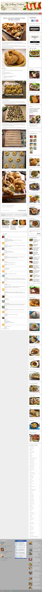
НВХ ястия (35, 455)
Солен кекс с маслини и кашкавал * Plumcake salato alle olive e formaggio (36, 258)
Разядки (35, 456)
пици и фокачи (35, 499)
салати (35, 510)
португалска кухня (35, 503)
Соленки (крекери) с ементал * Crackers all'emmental (22, 226)
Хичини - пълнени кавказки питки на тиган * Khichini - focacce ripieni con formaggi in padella (13, 227)
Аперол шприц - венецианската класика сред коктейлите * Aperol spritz (36, 254)
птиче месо (35, 506)
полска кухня (35, 502)
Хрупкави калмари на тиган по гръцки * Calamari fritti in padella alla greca (36, 249)
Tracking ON (23, 558)
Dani (5, 250)
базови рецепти (35, 466)
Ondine (5, 277)
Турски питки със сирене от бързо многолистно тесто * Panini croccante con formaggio (36, 267)
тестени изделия (35, 523)
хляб (8, 210)
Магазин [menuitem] (2, 13)
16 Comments (16, 21)
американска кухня (35, 463)
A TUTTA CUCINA (3, 542)
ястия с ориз (35, 533)
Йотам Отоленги (35, 452)
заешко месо (35, 483)
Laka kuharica (6, 303)
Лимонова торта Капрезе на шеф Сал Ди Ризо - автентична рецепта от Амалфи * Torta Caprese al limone (37, 569)
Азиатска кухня (35, 446)
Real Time (20, 558)
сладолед (35, 516)
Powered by (32, 44)
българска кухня (35, 472)
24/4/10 (5, 241)
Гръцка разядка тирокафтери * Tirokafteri (35, 245)
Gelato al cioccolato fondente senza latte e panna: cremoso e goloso (6, 558)
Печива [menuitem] (22, 13)
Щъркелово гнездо (3, 547)
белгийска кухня (35, 469)
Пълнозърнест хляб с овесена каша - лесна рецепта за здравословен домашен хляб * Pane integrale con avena (37, 580)
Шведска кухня (35, 459)
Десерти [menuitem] (25, 13)
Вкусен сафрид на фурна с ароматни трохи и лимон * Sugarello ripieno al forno (37, 550)
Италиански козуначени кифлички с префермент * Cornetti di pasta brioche (36, 241)
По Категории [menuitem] (36, 13)
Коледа (35, 453)
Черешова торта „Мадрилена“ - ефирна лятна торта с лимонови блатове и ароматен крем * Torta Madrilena (37, 560)
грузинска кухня (35, 476)
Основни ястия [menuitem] (16, 13)
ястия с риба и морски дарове (35, 536)
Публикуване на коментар (5, 328)
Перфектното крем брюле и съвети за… (19, 545)
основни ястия (35, 496)
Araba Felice (6, 268)
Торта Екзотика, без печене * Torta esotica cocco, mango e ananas (5, 226)
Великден (35, 449)
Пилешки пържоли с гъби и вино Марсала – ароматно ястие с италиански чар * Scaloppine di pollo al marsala (37, 554)
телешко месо (35, 522)
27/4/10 (5, 323)
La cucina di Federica (3, 553)
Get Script (18, 558)
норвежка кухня (35, 495)
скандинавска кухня (35, 513)
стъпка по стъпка (5, 210)
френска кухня (35, 529)
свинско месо (35, 512)
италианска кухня (35, 486)
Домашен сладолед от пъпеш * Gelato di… (19, 542)
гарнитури (35, 475)
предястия (35, 505)
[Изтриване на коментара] (6, 241)
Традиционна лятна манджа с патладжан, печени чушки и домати (7, 552)
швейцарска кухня (35, 532)
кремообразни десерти (35, 489)
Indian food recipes (6, 326)
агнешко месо (35, 462)
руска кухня (35, 509)
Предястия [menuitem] (10, 13)
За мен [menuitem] (6, 13)
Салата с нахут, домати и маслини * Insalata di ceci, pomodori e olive (36, 262)
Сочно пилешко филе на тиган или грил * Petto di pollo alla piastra (36, 272)
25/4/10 (5, 252)
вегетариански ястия (35, 473)
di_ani (5, 319)
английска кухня (35, 465)
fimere (5, 313)
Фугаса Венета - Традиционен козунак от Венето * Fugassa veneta (36, 276)
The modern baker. (12, 205)
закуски (35, 485)
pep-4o (5, 238)
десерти (35, 479)
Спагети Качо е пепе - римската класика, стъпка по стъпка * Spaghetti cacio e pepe (36, 280)
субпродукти (35, 519)
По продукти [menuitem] (31, 13)
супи (35, 520)
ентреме (35, 482)
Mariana (5, 298)
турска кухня (35, 526)
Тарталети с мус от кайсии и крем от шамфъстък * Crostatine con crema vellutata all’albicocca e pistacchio (34, 110)
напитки (35, 492)
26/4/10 (5, 310)
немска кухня (35, 493)
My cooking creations (19, 549)
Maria (5, 256)
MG (4, 291)
